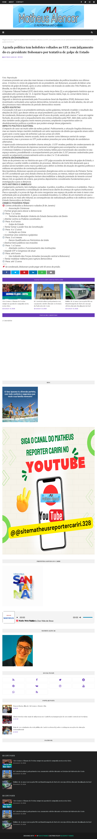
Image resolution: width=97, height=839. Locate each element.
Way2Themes (43, 836)
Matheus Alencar (10, 57)
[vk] (37, 685)
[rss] (13, 679)
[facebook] (81, 2)
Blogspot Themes (67, 836)
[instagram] (89, 2)
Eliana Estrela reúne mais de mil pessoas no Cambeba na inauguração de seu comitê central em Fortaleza (50, 717)
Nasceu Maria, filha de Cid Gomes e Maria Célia (29, 706)
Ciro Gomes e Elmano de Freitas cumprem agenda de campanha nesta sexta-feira (15, 303)
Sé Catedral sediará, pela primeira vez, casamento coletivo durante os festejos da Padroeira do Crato (48, 303)
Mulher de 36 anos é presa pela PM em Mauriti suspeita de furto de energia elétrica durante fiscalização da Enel (78, 303)
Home (4, 2)
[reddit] (84, 679)
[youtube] (84, 685)
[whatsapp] (13, 692)
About (11, 2)
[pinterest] (93, 2)
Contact (19, 2)
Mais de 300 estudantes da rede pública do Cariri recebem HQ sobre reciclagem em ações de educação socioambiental (49, 728)
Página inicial (7, 40)
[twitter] (85, 2)
